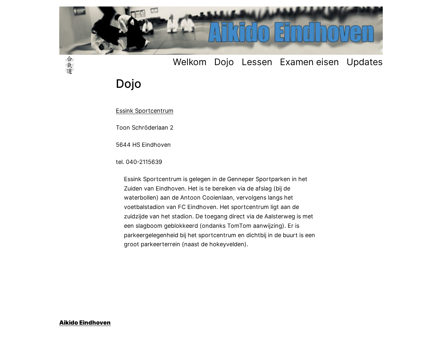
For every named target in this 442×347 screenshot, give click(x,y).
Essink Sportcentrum (144, 110)
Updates (365, 61)
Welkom (189, 61)
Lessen (257, 61)
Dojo (224, 61)
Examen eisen (309, 61)
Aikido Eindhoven (85, 322)
